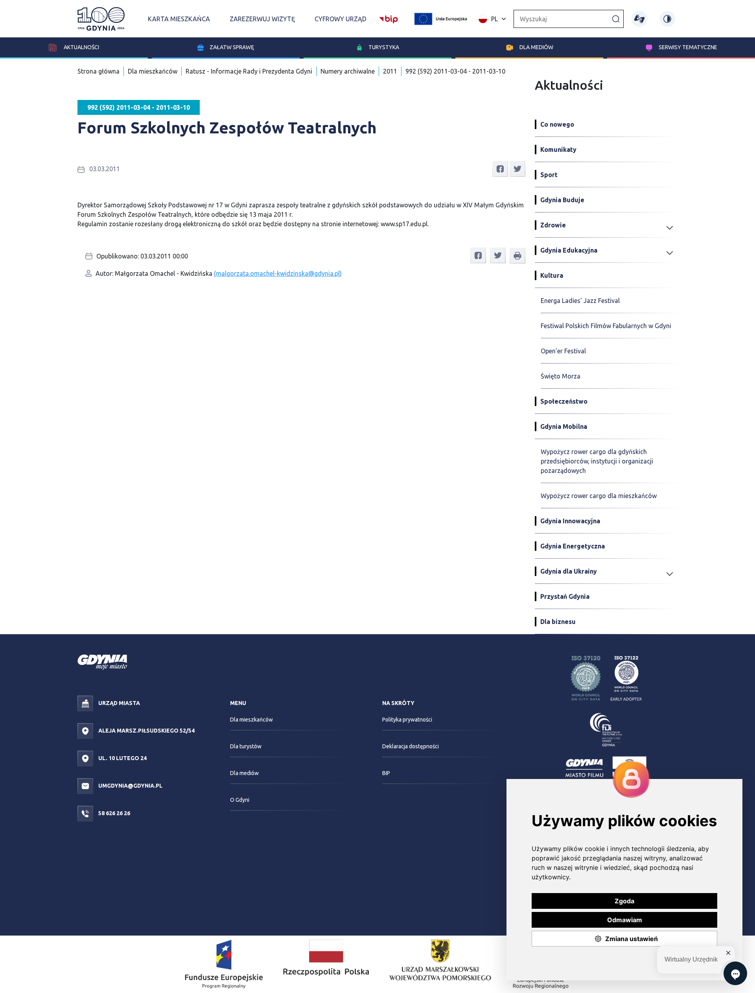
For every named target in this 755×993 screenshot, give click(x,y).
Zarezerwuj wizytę (262, 18)
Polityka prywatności (407, 719)
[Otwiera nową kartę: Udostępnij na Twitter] (517, 168)
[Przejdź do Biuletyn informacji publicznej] (388, 18)
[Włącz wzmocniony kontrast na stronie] (667, 19)
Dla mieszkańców (152, 71)
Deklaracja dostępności (410, 746)
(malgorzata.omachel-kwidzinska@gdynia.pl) (278, 273)
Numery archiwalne (347, 71)
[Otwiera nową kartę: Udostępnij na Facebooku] (500, 168)
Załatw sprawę (232, 47)
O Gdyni (239, 800)
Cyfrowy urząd (340, 18)
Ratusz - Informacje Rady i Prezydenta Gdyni (249, 71)
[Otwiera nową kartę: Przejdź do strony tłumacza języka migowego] (639, 19)
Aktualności (81, 47)
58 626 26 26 (113, 813)
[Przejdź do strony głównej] (101, 19)
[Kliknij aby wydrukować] (517, 256)
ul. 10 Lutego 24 (122, 758)
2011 (390, 71)
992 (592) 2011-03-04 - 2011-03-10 (455, 71)
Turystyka (383, 47)
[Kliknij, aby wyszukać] (616, 18)
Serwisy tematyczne (688, 47)
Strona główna (98, 71)
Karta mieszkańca (179, 18)
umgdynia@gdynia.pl (129, 786)
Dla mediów (536, 47)
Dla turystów (245, 746)
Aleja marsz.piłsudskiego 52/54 (146, 730)
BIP (386, 773)
